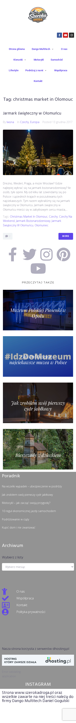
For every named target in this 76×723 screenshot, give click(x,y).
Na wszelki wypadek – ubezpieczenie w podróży (32, 486)
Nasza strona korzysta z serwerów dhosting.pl (35, 649)
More (65, 236)
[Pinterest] (64, 254)
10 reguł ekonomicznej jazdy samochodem (29, 511)
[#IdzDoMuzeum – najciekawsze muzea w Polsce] (38, 356)
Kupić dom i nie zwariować (18, 527)
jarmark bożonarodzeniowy (33, 221)
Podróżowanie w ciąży (15, 519)
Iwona (10, 122)
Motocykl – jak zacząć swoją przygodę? (26, 503)
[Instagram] (71, 35)
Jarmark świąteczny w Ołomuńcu (32, 113)
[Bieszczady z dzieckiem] (38, 449)
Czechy (24, 122)
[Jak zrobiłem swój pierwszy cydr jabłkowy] (38, 403)
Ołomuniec (41, 225)
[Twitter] (30, 254)
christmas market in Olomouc (29, 216)
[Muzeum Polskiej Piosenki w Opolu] (38, 310)
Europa (34, 122)
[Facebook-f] (59, 35)
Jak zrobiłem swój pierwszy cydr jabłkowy (27, 494)
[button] (43, 49)
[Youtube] (65, 35)
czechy (53, 216)
